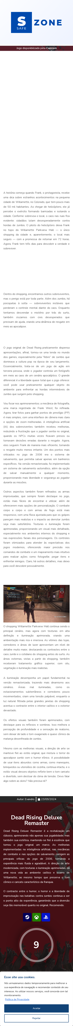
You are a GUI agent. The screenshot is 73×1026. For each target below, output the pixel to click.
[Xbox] (36, 917)
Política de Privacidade (17, 999)
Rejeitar (36, 1018)
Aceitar (36, 1008)
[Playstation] (46, 917)
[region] (36, 999)
